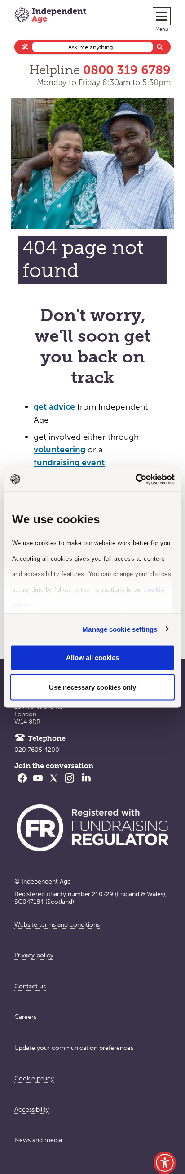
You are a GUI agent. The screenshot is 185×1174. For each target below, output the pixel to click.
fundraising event (69, 462)
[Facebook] (22, 783)
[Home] (50, 16)
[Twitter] (54, 783)
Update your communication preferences (73, 1048)
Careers (25, 1017)
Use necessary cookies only (92, 687)
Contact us (30, 986)
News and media (38, 1140)
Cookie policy (34, 1078)
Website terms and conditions (57, 924)
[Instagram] (69, 783)
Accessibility (31, 1109)
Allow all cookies (92, 657)
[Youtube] (38, 783)
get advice (54, 407)
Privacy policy (33, 955)
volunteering (59, 449)
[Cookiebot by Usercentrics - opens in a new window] (135, 479)
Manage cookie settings (119, 629)
